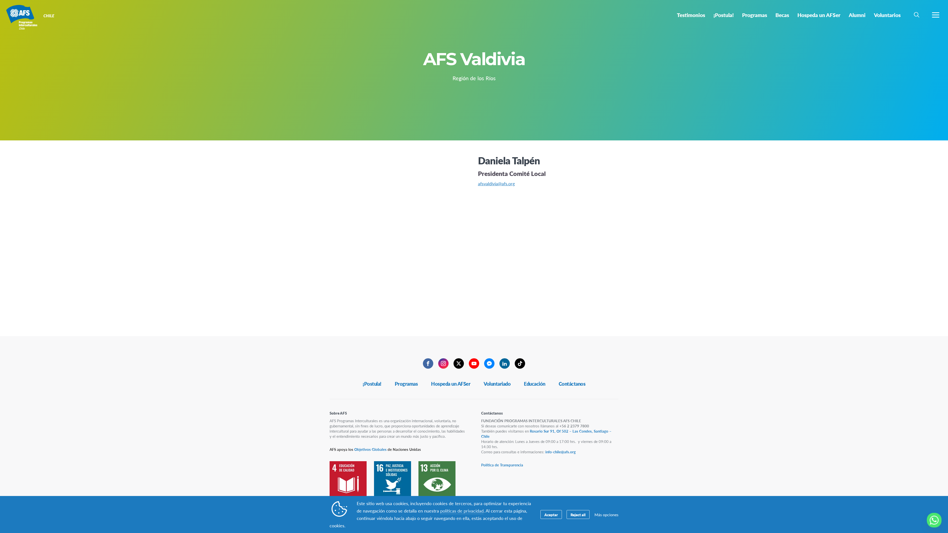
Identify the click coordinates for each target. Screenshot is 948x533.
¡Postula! (372, 383)
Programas (406, 383)
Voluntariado (497, 383)
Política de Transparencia (502, 464)
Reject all (578, 514)
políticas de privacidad (462, 511)
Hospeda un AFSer (450, 383)
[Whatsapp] (934, 520)
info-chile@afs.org (560, 451)
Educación (534, 383)
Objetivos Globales (370, 449)
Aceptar (551, 514)
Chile (21, 17)
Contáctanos (572, 383)
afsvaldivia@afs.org (496, 183)
